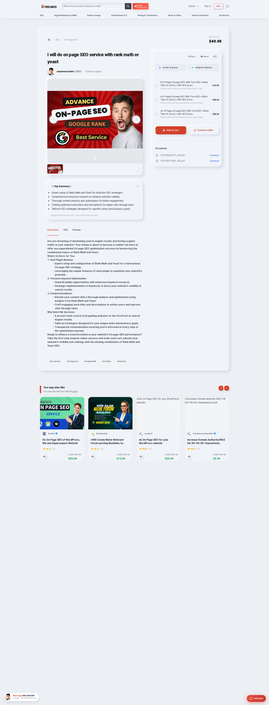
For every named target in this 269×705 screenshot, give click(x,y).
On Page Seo (72, 361)
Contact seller (205, 130)
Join (218, 6)
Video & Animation (200, 15)
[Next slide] (136, 119)
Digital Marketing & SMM (65, 15)
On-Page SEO (71, 39)
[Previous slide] (53, 119)
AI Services (224, 15)
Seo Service (55, 361)
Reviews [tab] (77, 230)
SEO (42, 15)
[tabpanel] (95, 302)
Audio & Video (174, 15)
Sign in (207, 6)
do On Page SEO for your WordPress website (153, 441)
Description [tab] (53, 230)
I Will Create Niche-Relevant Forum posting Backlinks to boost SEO (107, 441)
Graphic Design (94, 15)
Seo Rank (106, 361)
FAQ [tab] (66, 230)
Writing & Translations (148, 15)
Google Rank (90, 361)
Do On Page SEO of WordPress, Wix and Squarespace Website (61, 441)
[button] (55, 169)
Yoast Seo (121, 361)
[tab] (95, 158)
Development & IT (119, 15)
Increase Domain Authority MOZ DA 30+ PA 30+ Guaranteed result (206, 441)
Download (214, 155)
